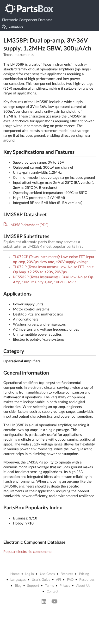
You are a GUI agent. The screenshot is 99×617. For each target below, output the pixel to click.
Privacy (65, 585)
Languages (18, 579)
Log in (29, 574)
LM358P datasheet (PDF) (28, 225)
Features (67, 574)
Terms (49, 585)
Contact (52, 591)
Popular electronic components (27, 552)
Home (14, 574)
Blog (18, 585)
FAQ (70, 579)
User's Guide (41, 579)
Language (15, 26)
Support (33, 585)
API (58, 579)
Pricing (84, 574)
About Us (83, 585)
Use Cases (47, 574)
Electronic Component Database (27, 20)
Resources (86, 579)
